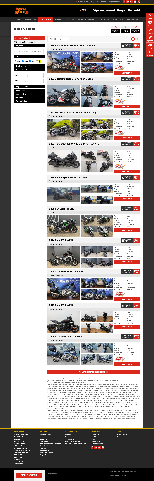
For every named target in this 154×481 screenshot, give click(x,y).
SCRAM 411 (18, 455)
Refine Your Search (22, 38)
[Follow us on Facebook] (124, 1)
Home (18, 20)
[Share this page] (138, 1)
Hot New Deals (45, 435)
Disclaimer (121, 437)
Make (17, 75)
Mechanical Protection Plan (75, 444)
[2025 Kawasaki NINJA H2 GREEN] (80, 226)
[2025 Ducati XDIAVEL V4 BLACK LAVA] (80, 322)
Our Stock (44, 20)
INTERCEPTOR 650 (20, 448)
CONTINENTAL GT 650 (22, 450)
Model (17, 81)
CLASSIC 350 (18, 462)
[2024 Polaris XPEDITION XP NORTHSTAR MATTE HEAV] (80, 194)
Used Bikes (44, 441)
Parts (67, 437)
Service (69, 20)
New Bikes (29, 20)
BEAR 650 (17, 439)
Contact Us (95, 435)
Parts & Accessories (87, 20)
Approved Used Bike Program (50, 444)
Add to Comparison (56, 49)
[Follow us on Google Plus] (132, 1)
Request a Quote (46, 455)
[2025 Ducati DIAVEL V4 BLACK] (80, 257)
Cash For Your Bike (47, 446)
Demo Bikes (44, 439)
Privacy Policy (122, 435)
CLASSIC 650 (18, 437)
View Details (127, 73)
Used (33, 61)
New (18, 61)
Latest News (132, 20)
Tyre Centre (69, 439)
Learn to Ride (95, 441)
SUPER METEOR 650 (21, 453)
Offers (58, 20)
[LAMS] (39, 61)
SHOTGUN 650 (19, 441)
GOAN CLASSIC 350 (21, 435)
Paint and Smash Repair (74, 441)
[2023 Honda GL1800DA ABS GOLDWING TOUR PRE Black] (80, 161)
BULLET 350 (18, 457)
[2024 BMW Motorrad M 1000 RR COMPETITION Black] (80, 62)
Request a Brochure (47, 453)
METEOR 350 (18, 464)
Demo (26, 61)
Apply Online (44, 450)
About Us (117, 20)
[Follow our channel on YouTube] (128, 1)
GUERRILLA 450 (19, 444)
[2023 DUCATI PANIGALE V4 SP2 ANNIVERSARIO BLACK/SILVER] (80, 96)
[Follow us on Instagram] (135, 1)
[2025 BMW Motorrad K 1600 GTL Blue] (80, 354)
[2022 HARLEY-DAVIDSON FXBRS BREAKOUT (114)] (80, 129)
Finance (103, 20)
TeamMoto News (97, 444)
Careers (93, 439)
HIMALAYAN (18, 446)
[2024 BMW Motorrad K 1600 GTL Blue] (80, 289)
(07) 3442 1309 (114, 2)
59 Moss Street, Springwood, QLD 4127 (92, 2)
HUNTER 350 (18, 459)
